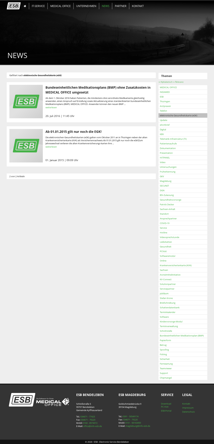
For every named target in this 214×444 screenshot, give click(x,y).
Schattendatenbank (170, 307)
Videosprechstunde (169, 237)
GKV (162, 176)
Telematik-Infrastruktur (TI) (173, 138)
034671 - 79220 (88, 419)
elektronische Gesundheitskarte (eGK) (178, 115)
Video (163, 162)
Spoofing (164, 349)
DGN (162, 190)
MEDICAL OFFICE (60, 6)
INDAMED (165, 92)
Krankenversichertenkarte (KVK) (176, 265)
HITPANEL (165, 157)
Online (163, 260)
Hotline (163, 232)
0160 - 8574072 (90, 422)
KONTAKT (138, 6)
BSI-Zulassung (167, 195)
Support (164, 373)
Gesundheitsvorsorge (170, 199)
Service (163, 227)
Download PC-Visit (166, 405)
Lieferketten (166, 241)
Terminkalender (167, 312)
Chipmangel (166, 377)
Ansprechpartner (168, 218)
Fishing (163, 354)
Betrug (163, 344)
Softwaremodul (167, 255)
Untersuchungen (168, 166)
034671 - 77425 (87, 416)
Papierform (165, 340)
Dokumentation (168, 148)
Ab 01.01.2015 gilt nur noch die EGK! (73, 131)
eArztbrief (165, 124)
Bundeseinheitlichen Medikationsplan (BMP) (182, 335)
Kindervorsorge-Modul (171, 321)
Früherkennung (167, 171)
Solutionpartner (168, 284)
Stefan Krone (166, 298)
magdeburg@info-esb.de (138, 425)
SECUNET (164, 185)
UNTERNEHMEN (86, 6)
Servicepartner (167, 288)
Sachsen (164, 270)
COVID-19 (164, 223)
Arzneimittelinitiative (170, 274)
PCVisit (163, 251)
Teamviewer (166, 368)
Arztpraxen (165, 106)
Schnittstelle (166, 330)
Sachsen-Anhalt (167, 209)
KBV (162, 134)
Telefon (163, 110)
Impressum (188, 407)
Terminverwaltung (169, 326)
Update (163, 120)
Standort (164, 213)
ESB (162, 96)
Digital (163, 129)
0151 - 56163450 (133, 422)
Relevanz (178, 81)
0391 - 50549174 (130, 416)
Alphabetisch (165, 81)
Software (164, 316)
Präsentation (166, 152)
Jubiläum (164, 293)
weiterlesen (51, 107)
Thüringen (165, 101)
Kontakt (186, 403)
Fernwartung (166, 363)
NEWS (105, 6)
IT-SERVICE (38, 6)
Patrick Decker (167, 204)
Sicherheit (165, 359)
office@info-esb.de (92, 426)
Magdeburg (165, 181)
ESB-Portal (166, 410)
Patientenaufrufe (168, 143)
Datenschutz (188, 411)
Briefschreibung (167, 302)
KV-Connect (166, 279)
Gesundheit (165, 246)
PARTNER (120, 6)
